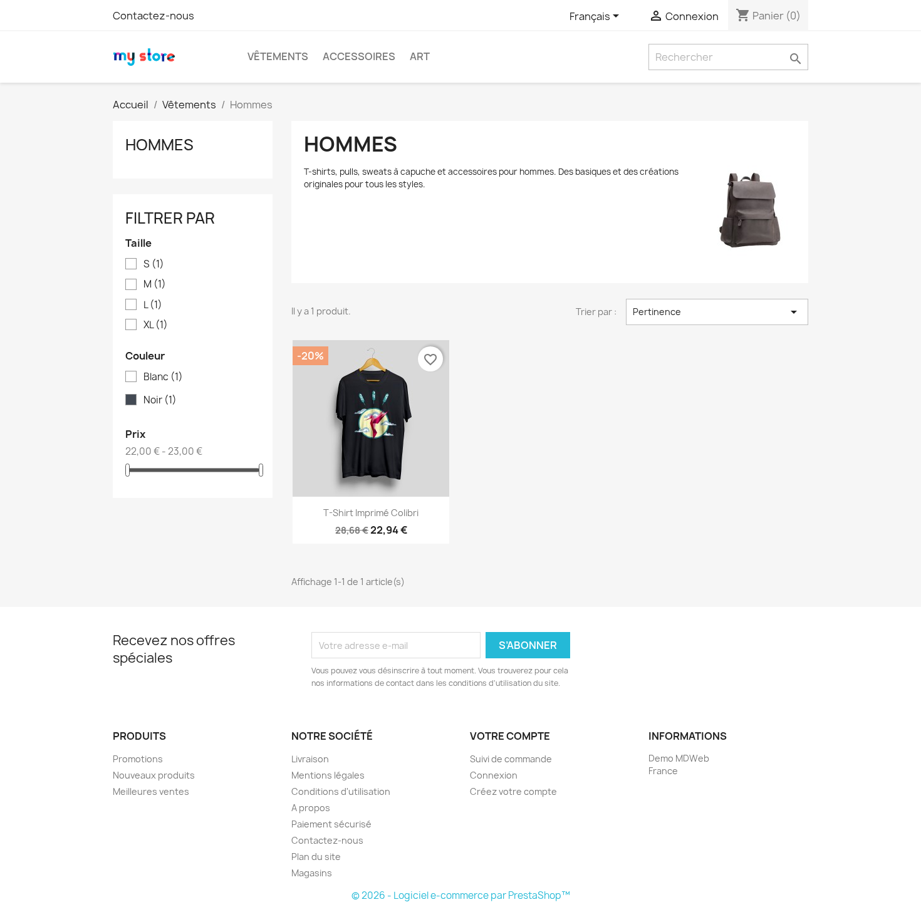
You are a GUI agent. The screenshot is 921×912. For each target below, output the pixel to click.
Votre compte (510, 736)
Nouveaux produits (154, 775)
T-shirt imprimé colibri (371, 513)
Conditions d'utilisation (340, 791)
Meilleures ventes (151, 791)
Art (420, 56)
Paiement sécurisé (331, 824)
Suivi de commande (511, 759)
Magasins (311, 873)
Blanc (163, 377)
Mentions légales (328, 775)
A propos (310, 808)
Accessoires (359, 56)
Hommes (159, 144)
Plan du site (316, 857)
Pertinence (717, 311)
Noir (160, 400)
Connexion (494, 775)
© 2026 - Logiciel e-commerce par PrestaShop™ (460, 895)
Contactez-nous (153, 16)
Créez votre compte (513, 791)
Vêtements (277, 56)
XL (155, 325)
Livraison (310, 759)
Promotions (138, 759)
